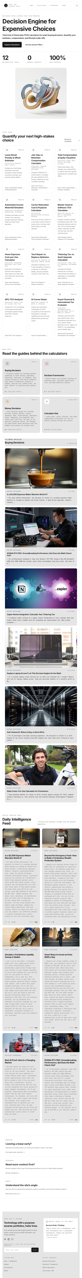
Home (31, 5)
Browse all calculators (72, 140)
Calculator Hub (48, 1271)
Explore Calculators (12, 45)
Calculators (41, 5)
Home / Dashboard (10, 1261)
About (64, 5)
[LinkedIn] (9, 1239)
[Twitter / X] (5, 1239)
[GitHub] (12, 1239)
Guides (6, 1264)
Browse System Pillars (34, 45)
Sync (35, 1250)
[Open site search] (77, 5)
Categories (54, 5)
